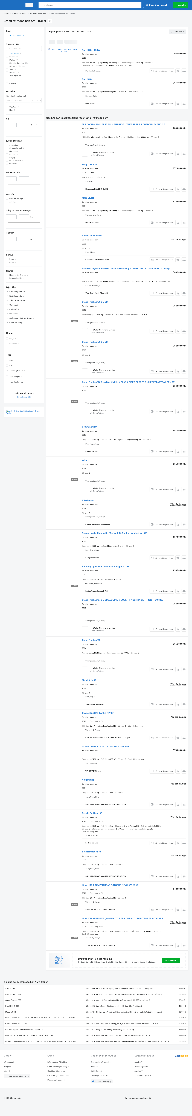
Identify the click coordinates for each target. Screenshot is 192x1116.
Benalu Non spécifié (92, 236)
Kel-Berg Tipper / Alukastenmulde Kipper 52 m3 (105, 566)
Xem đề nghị (170, 960)
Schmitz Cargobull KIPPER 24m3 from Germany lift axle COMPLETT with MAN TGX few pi (126, 268)
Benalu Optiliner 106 (92, 813)
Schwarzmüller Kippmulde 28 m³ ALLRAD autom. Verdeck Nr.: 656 (114, 533)
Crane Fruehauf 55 (91, 640)
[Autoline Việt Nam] (13, 5)
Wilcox (85, 460)
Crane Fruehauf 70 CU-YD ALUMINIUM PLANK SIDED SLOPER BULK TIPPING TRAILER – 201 (128, 382)
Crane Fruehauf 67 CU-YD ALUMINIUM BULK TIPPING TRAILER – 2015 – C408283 (122, 600)
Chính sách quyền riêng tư (58, 1067)
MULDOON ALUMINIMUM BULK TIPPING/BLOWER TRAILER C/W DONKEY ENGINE (123, 124)
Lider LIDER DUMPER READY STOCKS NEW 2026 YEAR (110, 885)
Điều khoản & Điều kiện (57, 1062)
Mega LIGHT (88, 198)
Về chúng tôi (9, 1062)
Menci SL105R (89, 680)
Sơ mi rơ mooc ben (91, 852)
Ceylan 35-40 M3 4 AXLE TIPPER (98, 713)
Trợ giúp (7, 1067)
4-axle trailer (88, 780)
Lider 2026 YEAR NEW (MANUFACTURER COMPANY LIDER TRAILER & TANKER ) (123, 918)
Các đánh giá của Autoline (58, 1075)
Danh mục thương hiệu (56, 1080)
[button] (177, 70)
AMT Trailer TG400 (91, 50)
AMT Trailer (87, 79)
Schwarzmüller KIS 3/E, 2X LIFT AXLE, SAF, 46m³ (106, 746)
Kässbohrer (88, 500)
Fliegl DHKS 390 (90, 164)
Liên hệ (7, 1071)
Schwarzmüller (89, 427)
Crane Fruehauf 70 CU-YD (95, 302)
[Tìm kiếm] (41, 5)
